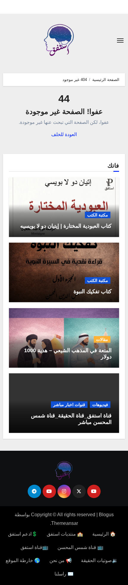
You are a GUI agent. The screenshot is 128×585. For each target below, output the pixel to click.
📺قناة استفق (34, 547)
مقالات (102, 339)
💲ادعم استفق (23, 533)
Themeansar (64, 523)
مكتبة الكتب (97, 215)
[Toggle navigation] (120, 40)
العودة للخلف (64, 134)
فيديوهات (100, 404)
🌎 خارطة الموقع (23, 560)
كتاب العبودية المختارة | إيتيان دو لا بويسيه (66, 226)
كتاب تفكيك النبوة (93, 291)
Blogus (106, 514)
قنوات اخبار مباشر (69, 404)
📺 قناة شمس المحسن (80, 547)
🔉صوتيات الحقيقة (99, 560)
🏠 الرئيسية (104, 533)
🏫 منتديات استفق (65, 533)
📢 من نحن (60, 560)
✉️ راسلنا (64, 573)
